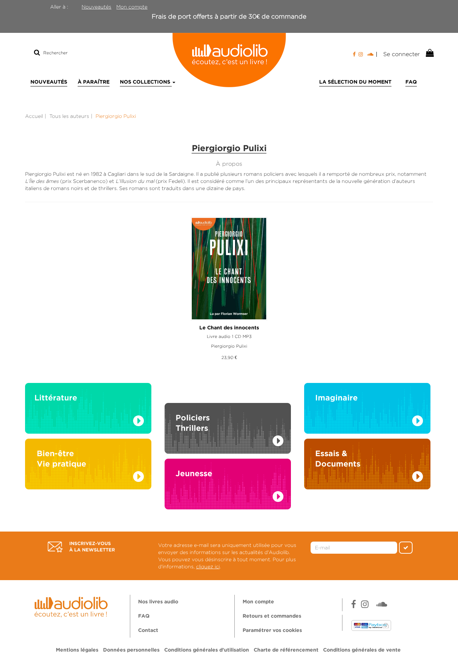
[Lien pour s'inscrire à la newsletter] (81, 547)
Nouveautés (96, 7)
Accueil (34, 116)
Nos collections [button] (146, 82)
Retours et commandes (272, 616)
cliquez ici (208, 566)
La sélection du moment (355, 82)
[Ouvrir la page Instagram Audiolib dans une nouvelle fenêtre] (361, 54)
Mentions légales (77, 650)
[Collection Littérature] (88, 410)
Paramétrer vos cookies (272, 630)
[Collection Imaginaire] (367, 410)
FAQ (411, 82)
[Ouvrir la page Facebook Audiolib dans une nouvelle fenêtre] (354, 54)
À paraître (93, 82)
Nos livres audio (158, 602)
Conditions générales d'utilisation (206, 650)
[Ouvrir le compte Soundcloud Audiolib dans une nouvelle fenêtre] (372, 54)
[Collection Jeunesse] (228, 491)
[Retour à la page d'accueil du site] (229, 60)
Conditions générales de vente (362, 650)
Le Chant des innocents (229, 328)
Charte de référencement (286, 650)
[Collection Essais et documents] (367, 466)
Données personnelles (131, 650)
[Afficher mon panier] (429, 53)
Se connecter (401, 54)
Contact (148, 630)
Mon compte (131, 7)
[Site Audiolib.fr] (72, 606)
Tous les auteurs (69, 116)
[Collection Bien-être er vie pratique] (88, 466)
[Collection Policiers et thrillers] (228, 420)
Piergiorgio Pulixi (229, 346)
